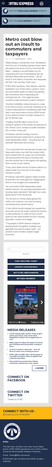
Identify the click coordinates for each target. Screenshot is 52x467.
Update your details (26, 267)
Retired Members (26, 278)
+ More (39, 368)
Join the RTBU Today (26, 261)
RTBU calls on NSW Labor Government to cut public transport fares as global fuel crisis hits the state (26, 356)
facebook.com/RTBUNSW (17, 414)
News (29, 59)
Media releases (20, 59)
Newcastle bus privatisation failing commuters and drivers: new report (23, 362)
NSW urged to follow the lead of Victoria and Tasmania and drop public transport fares (25, 344)
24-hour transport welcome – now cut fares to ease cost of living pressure (24, 350)
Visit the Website (27, 11)
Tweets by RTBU (15, 399)
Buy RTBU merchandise (26, 272)
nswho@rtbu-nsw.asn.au (19, 455)
